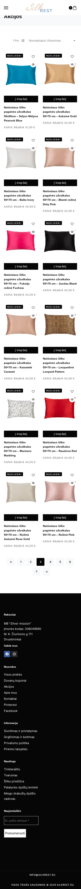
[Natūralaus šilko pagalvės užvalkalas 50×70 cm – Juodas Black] (60, 241)
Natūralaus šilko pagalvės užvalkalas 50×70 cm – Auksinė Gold (60, 112)
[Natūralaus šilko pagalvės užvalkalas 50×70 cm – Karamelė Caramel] (21, 325)
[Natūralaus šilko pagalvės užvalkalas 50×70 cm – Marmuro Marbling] (21, 408)
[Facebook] (7, 654)
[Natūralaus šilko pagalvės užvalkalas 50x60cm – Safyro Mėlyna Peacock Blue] (21, 74)
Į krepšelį (21, 99)
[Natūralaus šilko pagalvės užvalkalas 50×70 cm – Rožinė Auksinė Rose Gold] (21, 492)
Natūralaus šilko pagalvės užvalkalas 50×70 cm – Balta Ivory (19, 196)
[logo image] (39, 7)
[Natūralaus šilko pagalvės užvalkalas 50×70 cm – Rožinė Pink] (60, 492)
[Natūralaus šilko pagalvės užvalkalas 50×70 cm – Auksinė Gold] (60, 74)
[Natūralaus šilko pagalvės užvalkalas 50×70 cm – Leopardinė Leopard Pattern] (60, 325)
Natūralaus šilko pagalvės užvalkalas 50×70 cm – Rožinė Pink (59, 530)
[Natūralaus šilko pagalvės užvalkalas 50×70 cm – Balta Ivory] (21, 157)
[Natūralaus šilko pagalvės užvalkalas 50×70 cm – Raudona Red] (60, 408)
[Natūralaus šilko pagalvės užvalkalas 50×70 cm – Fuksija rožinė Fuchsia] (21, 241)
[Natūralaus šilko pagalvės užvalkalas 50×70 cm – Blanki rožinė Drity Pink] (60, 157)
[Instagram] (14, 654)
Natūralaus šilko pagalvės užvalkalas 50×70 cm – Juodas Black (60, 279)
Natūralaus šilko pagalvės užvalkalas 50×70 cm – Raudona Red (60, 447)
